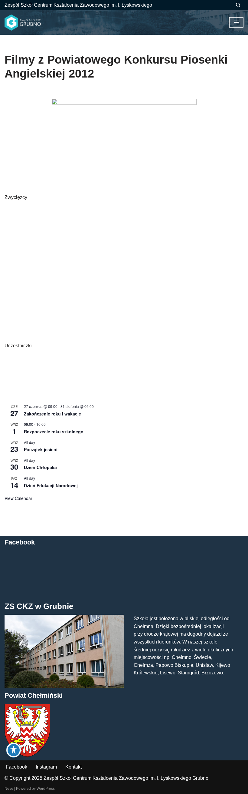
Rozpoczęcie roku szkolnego (53, 431)
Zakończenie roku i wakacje (52, 414)
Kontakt (73, 766)
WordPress (46, 788)
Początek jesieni (40, 449)
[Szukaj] (238, 5)
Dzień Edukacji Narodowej (51, 485)
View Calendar (18, 498)
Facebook (16, 766)
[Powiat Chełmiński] (27, 755)
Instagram (46, 766)
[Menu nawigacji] (236, 22)
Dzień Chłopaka (40, 467)
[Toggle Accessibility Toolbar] (13, 750)
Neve (9, 788)
